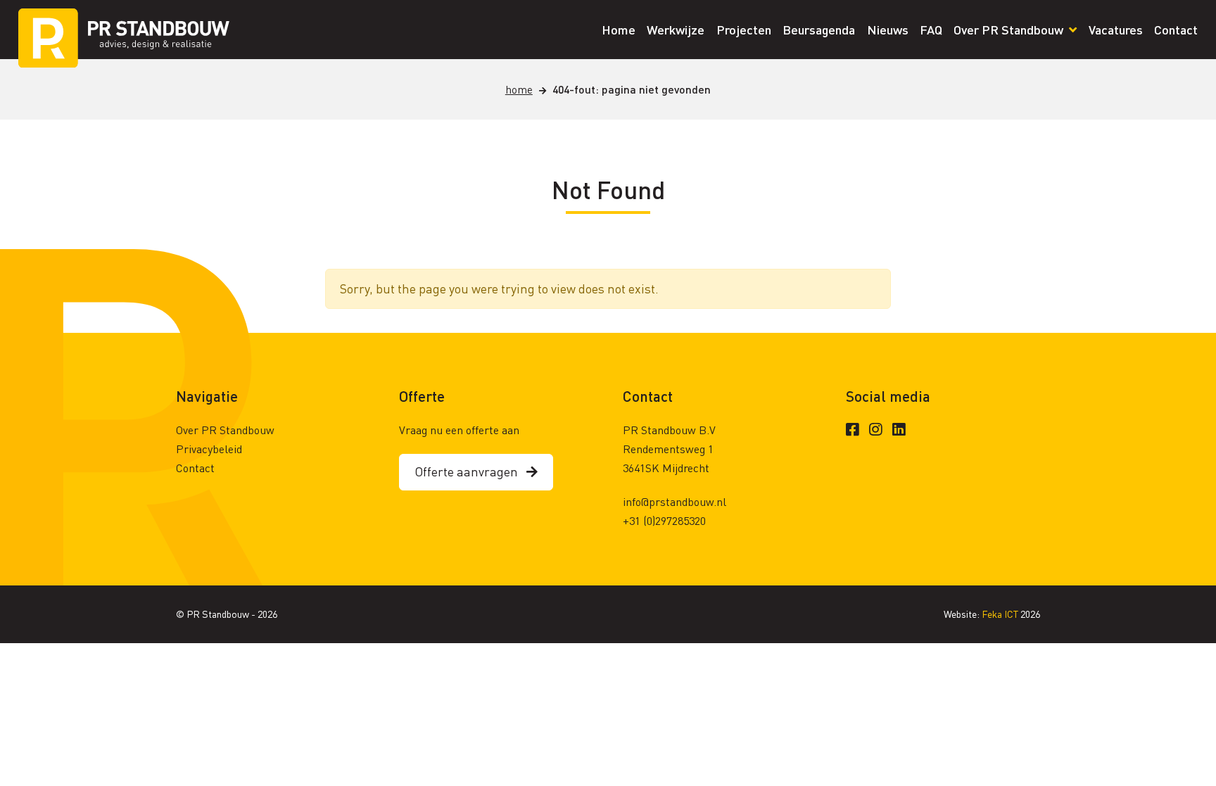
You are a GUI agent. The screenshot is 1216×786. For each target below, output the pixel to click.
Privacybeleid (209, 448)
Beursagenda (819, 29)
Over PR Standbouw (1010, 29)
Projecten (743, 29)
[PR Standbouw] (123, 29)
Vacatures (1116, 29)
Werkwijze (675, 29)
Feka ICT (1001, 613)
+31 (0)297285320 (664, 520)
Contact (1176, 29)
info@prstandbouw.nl (674, 501)
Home (618, 29)
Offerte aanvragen (470, 471)
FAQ (931, 29)
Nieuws (887, 29)
